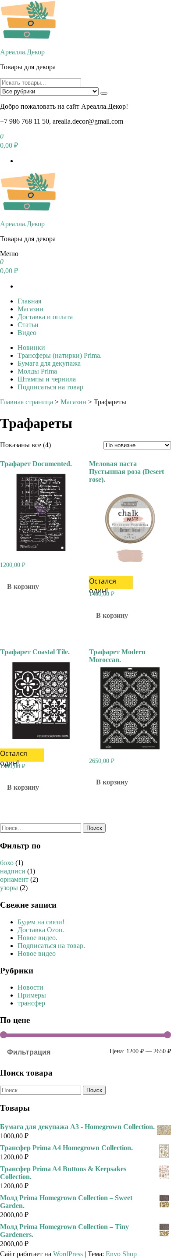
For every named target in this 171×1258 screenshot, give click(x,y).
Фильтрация (28, 1052)
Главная (29, 301)
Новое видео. (37, 937)
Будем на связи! (41, 922)
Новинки (31, 347)
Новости (30, 987)
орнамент (14, 879)
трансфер (31, 1003)
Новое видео (37, 953)
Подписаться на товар (50, 387)
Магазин (30, 309)
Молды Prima (37, 371)
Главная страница (26, 402)
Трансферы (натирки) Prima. (60, 355)
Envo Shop (121, 1254)
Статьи (28, 324)
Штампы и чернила (47, 379)
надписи (12, 871)
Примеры (32, 995)
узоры (9, 887)
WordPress (68, 1254)
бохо (7, 862)
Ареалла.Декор (22, 52)
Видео (27, 332)
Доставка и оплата (45, 317)
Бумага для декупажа (49, 363)
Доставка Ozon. (41, 930)
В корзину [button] (23, 586)
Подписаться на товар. (51, 945)
